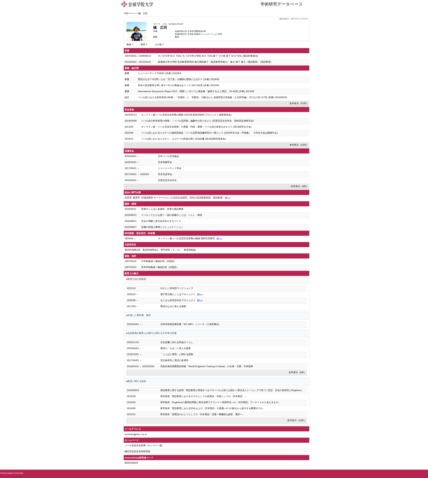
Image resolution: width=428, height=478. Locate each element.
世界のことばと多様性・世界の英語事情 (162, 209)
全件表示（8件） (297, 372)
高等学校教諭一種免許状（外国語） (160, 267)
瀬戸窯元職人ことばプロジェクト (177, 294)
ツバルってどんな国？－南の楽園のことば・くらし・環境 (171, 215)
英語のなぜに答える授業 (173, 306)
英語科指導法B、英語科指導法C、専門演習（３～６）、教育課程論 (160, 249)
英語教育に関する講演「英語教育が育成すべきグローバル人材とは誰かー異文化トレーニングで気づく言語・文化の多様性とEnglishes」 (232, 390)
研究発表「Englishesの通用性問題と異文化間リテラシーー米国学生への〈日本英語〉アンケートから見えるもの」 (220, 402)
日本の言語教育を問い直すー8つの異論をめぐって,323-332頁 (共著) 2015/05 (178, 85)
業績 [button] (128, 44)
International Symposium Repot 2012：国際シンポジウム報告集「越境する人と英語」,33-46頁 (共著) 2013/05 (196, 91)
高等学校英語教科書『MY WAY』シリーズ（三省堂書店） (190, 324)
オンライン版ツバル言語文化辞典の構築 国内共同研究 (186, 238)
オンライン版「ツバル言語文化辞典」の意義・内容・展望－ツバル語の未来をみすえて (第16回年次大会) (196, 126)
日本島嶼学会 (165, 162)
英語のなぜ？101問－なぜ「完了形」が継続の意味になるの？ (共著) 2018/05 (178, 79)
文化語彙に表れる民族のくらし (176, 342)
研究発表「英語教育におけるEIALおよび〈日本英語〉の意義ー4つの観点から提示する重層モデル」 (212, 408)
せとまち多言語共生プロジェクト (177, 300)
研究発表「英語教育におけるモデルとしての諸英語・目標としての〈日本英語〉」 (203, 396)
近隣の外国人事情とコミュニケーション (162, 227)
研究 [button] (143, 44)
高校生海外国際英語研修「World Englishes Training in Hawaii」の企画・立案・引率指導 (206, 366)
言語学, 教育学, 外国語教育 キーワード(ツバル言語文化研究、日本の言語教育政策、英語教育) (174, 197)
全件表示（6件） (299, 186)
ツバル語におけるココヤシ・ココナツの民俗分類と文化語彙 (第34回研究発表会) (183, 138)
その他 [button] (158, 44)
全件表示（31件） (298, 103)
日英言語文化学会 (167, 180)
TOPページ (130, 13)
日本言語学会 (165, 174)
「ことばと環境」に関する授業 (176, 354)
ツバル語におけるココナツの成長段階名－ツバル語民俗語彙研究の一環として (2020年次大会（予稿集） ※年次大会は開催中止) (209, 132)
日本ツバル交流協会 (168, 156)
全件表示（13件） (296, 420)
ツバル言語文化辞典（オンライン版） (144, 445)
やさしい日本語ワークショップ (176, 288)
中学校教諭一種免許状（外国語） (158, 261)
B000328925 (131, 462)
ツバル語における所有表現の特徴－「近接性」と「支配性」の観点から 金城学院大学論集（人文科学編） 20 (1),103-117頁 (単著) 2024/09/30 (212, 97)
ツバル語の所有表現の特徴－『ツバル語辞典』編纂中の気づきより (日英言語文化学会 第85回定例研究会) (197, 120)
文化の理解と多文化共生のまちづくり (161, 221)
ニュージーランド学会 (169, 168)
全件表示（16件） (298, 144)
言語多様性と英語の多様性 (174, 360)
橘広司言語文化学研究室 (137, 451)
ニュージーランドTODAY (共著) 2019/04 (159, 73)
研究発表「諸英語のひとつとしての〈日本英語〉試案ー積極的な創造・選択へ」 (202, 414)
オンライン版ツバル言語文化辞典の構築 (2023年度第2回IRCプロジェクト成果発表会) (186, 114)
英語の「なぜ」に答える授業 (175, 348)
